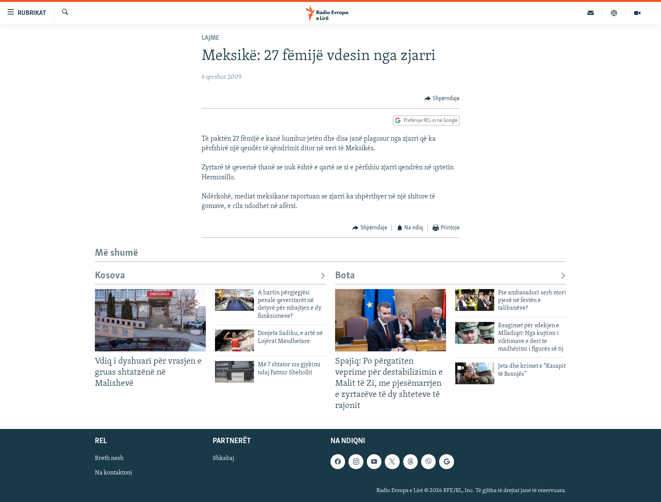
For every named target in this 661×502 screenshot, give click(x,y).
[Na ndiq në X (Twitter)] (392, 462)
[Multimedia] (637, 13)
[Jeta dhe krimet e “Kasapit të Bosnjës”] (474, 373)
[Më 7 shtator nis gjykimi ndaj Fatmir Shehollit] (234, 372)
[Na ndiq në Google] (446, 462)
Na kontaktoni (113, 473)
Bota (345, 276)
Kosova (110, 276)
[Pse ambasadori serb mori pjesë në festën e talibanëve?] (474, 300)
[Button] (442, 99)
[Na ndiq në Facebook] (337, 462)
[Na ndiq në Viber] (428, 462)
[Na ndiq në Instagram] (355, 462)
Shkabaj (223, 459)
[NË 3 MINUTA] (590, 13)
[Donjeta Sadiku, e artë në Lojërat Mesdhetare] (234, 340)
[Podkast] (614, 13)
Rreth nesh (109, 459)
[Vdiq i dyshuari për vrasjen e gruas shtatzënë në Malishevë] (150, 320)
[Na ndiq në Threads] (410, 462)
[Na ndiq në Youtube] (374, 462)
